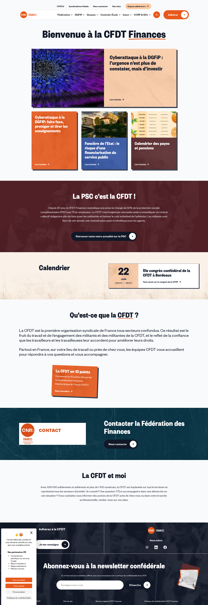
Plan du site (68, 601)
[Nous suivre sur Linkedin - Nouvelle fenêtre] (156, 547)
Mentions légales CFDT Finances (109, 601)
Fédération (63, 14)
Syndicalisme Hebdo (79, 6)
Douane (91, 14)
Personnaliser (19, 591)
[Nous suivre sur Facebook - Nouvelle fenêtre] (165, 547)
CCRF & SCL (141, 14)
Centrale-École (109, 14)
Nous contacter (100, 6)
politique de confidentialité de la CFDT (131, 575)
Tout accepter (18, 579)
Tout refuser (18, 585)
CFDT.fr (60, 6)
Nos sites (116, 6)
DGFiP (78, 14)
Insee (126, 14)
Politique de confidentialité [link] (19, 597)
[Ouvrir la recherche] (156, 14)
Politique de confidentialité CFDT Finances (161, 601)
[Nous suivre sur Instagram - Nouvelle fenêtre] (147, 547)
